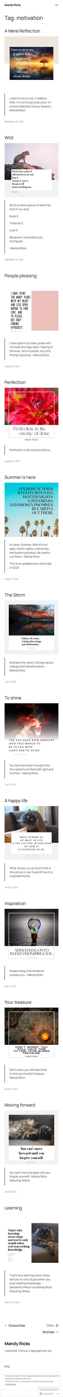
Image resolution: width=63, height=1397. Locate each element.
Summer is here (20, 477)
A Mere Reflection (22, 30)
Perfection (15, 382)
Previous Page (15, 1325)
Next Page (50, 1331)
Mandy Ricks (13, 5)
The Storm (15, 594)
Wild (9, 137)
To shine (13, 697)
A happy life (16, 800)
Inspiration (15, 903)
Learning (13, 1207)
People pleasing (21, 275)
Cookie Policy (10, 1384)
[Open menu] (56, 5)
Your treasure (18, 1002)
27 (57, 1325)
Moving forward (20, 1105)
